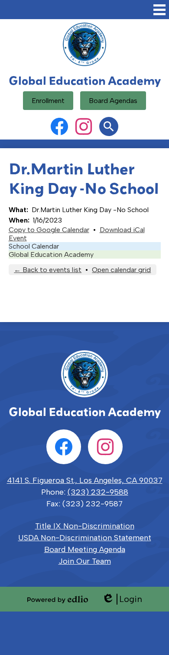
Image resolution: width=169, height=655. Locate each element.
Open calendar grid (121, 270)
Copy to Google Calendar (49, 230)
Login (122, 599)
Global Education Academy (51, 254)
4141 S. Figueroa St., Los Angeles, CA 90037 (84, 480)
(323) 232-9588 (98, 492)
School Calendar (34, 246)
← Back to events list (47, 270)
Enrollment (48, 100)
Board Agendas (113, 100)
